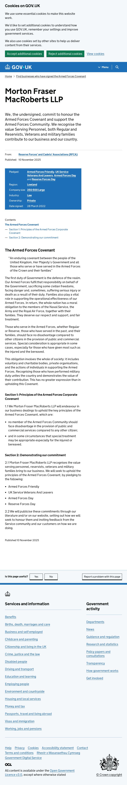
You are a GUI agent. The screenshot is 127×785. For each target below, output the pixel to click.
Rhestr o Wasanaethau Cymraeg (58, 753)
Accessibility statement (58, 748)
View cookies (95, 53)
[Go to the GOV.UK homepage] (18, 67)
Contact (82, 748)
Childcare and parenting (21, 639)
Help (8, 748)
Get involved (94, 678)
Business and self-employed (24, 632)
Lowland (32, 184)
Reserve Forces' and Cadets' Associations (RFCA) (48, 154)
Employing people (17, 684)
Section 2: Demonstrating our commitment (33, 237)
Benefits (10, 617)
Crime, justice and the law (22, 654)
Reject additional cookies (65, 54)
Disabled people (16, 661)
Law (29, 195)
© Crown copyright (109, 775)
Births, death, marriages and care (27, 624)
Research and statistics (102, 644)
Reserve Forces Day (43, 179)
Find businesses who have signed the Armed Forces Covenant (51, 76)
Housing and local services (23, 699)
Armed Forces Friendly (40, 171)
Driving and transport (19, 669)
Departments (95, 622)
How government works (102, 671)
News (90, 629)
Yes (38, 576)
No (53, 576)
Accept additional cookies (24, 54)
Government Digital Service (23, 758)
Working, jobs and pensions (23, 729)
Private (31, 200)
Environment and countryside (24, 691)
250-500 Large (36, 189)
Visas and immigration (19, 721)
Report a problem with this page (102, 576)
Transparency (95, 663)
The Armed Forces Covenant (22, 224)
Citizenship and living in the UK (25, 647)
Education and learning (20, 676)
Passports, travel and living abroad (28, 714)
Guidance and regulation (102, 637)
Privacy (20, 748)
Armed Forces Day (65, 175)
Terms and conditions (19, 753)
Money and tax (15, 706)
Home (8, 76)
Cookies (33, 748)
